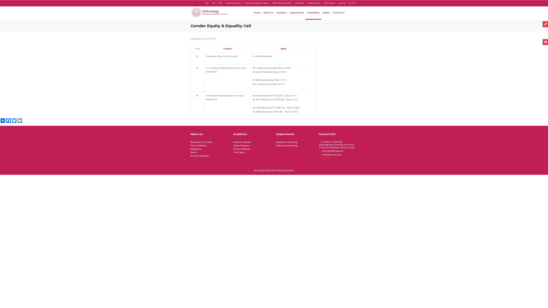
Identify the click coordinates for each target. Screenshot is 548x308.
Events (326, 12)
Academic (281, 12)
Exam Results (329, 3)
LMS (220, 3)
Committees (313, 12)
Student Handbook (241, 149)
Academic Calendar (242, 142)
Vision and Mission (199, 145)
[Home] (210, 12)
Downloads (299, 3)
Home (257, 12)
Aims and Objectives (200, 156)
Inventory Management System (256, 3)
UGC (206, 3)
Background (196, 149)
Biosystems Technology (287, 142)
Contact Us (339, 12)
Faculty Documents (233, 3)
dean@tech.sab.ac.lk (331, 155)
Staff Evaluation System (282, 3)
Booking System (314, 3)
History (194, 152)
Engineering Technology (287, 145)
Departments (297, 12)
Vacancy (342, 3)
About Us (268, 12)
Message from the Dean (201, 142)
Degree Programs (241, 145)
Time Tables (238, 152)
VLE (213, 3)
